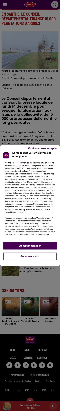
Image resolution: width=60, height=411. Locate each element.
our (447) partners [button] (19, 162)
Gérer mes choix (30, 256)
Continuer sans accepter (42, 148)
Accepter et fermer (30, 245)
